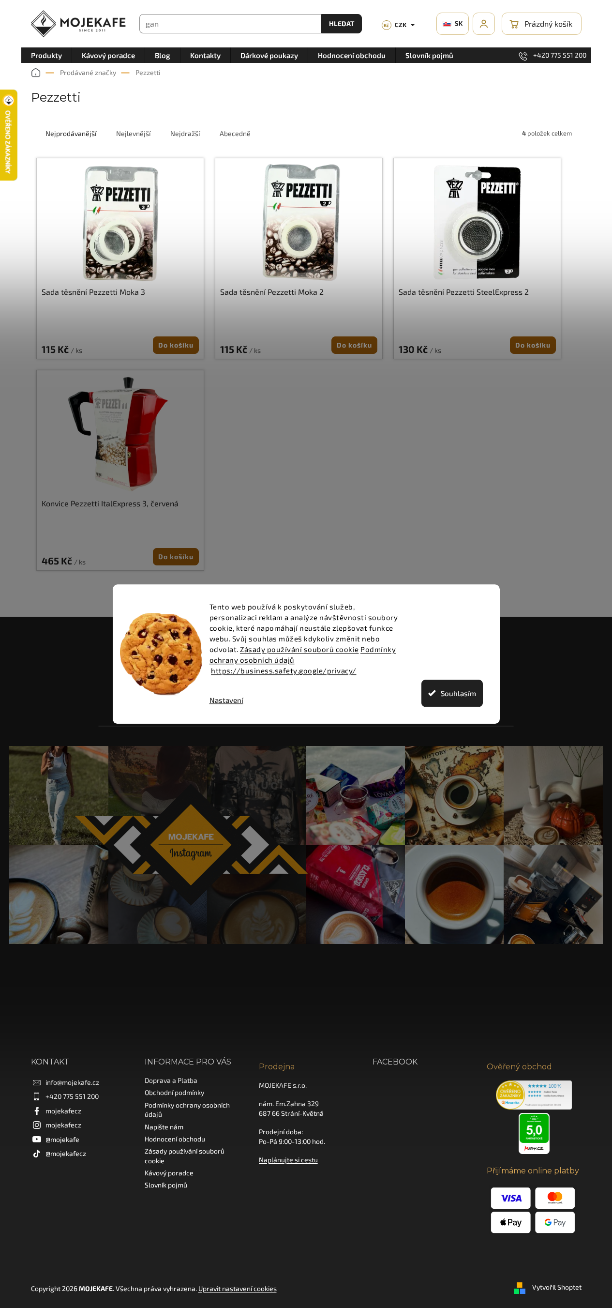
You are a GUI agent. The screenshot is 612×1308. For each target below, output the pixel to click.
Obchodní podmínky (174, 1092)
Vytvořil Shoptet (557, 1287)
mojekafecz (63, 1111)
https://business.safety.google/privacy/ (284, 670)
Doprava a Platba (171, 1080)
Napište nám (164, 1127)
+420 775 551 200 (72, 1096)
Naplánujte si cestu (288, 1160)
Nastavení (226, 700)
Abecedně (235, 133)
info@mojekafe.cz (72, 1082)
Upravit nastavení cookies (237, 1288)
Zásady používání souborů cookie (299, 649)
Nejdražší (185, 133)
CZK (395, 25)
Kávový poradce (169, 1173)
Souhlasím (458, 693)
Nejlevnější (133, 133)
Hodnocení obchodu (175, 1139)
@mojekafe (62, 1139)
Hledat (341, 23)
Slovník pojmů (166, 1185)
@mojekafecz (65, 1153)
